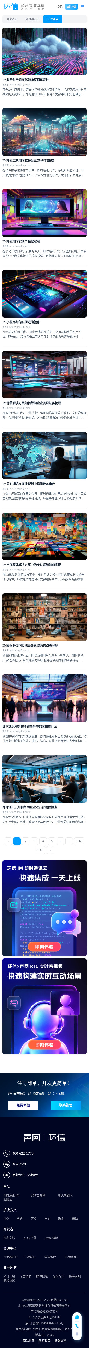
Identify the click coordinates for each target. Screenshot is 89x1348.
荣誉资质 (25, 1276)
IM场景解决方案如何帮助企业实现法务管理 (31, 403)
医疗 (34, 1218)
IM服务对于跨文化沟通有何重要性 (25, 79)
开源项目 (52, 19)
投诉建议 (32, 1175)
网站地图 (29, 1340)
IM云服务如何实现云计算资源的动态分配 (30, 645)
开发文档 (9, 1238)
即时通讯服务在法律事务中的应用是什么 (29, 726)
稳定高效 (39, 1093)
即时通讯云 (32, 19)
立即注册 (72, 6)
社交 (6, 1218)
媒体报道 (42, 1276)
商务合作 (18, 1175)
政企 (61, 1218)
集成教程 (50, 1257)
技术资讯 (71, 1257)
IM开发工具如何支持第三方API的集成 (28, 160)
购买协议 (9, 1280)
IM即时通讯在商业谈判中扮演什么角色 (28, 483)
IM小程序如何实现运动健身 (21, 322)
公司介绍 (9, 1276)
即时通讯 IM (11, 1195)
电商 (47, 1218)
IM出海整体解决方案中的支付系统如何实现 (31, 564)
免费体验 (23, 1105)
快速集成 (19, 1093)
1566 (40, 849)
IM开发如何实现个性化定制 (21, 241)
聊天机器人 (65, 1195)
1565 (79, 841)
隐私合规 (75, 1276)
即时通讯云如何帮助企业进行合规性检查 (29, 807)
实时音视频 (38, 1195)
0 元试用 (58, 1093)
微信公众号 (19, 1164)
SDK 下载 (30, 1238)
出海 (75, 1218)
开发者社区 (10, 1257)
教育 (20, 1218)
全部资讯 (12, 19)
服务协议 (60, 1340)
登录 (60, 6)
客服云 (7, 1199)
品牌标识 (58, 1276)
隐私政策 (44, 1340)
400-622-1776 (23, 1153)
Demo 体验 (51, 1238)
